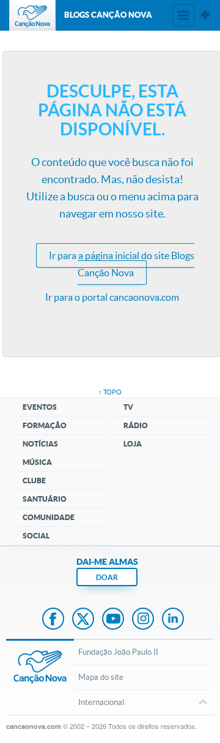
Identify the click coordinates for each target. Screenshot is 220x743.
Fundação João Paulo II (118, 652)
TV (128, 407)
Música (37, 462)
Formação (45, 425)
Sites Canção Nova (205, 15)
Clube (34, 481)
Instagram (143, 620)
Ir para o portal (112, 297)
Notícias (40, 444)
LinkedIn (173, 620)
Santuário (45, 499)
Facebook (53, 620)
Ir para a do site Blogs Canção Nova (121, 264)
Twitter (83, 620)
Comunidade (49, 517)
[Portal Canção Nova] (32, 15)
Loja (132, 444)
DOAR (107, 577)
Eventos (40, 407)
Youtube (113, 620)
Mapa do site (100, 677)
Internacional (101, 702)
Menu (183, 15)
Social (36, 536)
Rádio (135, 425)
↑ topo (110, 392)
